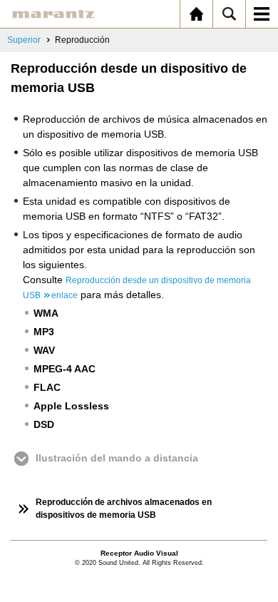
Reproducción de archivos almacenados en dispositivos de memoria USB (124, 508)
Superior (24, 40)
